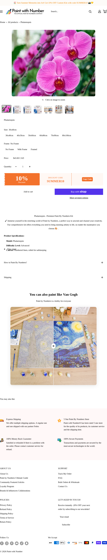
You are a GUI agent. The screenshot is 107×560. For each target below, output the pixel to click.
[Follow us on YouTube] (17, 543)
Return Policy (5, 522)
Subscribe (66, 525)
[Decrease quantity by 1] (16, 166)
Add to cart (28, 192)
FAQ (60, 478)
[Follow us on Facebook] (2, 543)
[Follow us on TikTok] (21, 543)
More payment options (79, 198)
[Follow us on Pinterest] (12, 543)
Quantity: (8, 166)
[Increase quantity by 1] (29, 166)
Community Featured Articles (12, 482)
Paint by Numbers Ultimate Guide (14, 478)
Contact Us (62, 486)
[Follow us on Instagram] (7, 543)
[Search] (90, 11)
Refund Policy (6, 509)
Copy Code (87, 179)
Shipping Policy (6, 513)
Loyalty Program (7, 486)
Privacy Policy (6, 505)
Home (2, 22)
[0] (104, 11)
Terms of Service (7, 518)
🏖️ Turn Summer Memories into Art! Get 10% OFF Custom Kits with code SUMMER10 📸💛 (53, 3)
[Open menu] (1, 12)
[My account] (99, 11)
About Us (4, 474)
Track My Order (65, 474)
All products (13, 22)
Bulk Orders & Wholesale (68, 482)
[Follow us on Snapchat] (26, 543)
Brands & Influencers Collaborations (15, 491)
